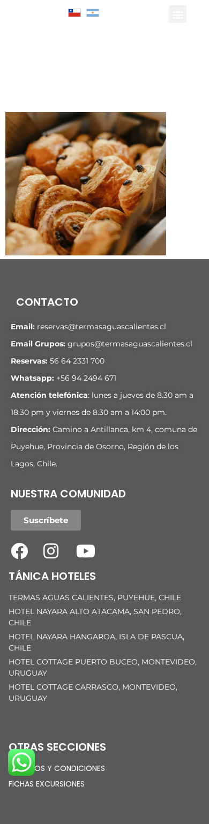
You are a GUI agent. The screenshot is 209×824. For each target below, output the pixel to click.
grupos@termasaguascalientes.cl (130, 344)
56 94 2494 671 (88, 378)
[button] (177, 14)
